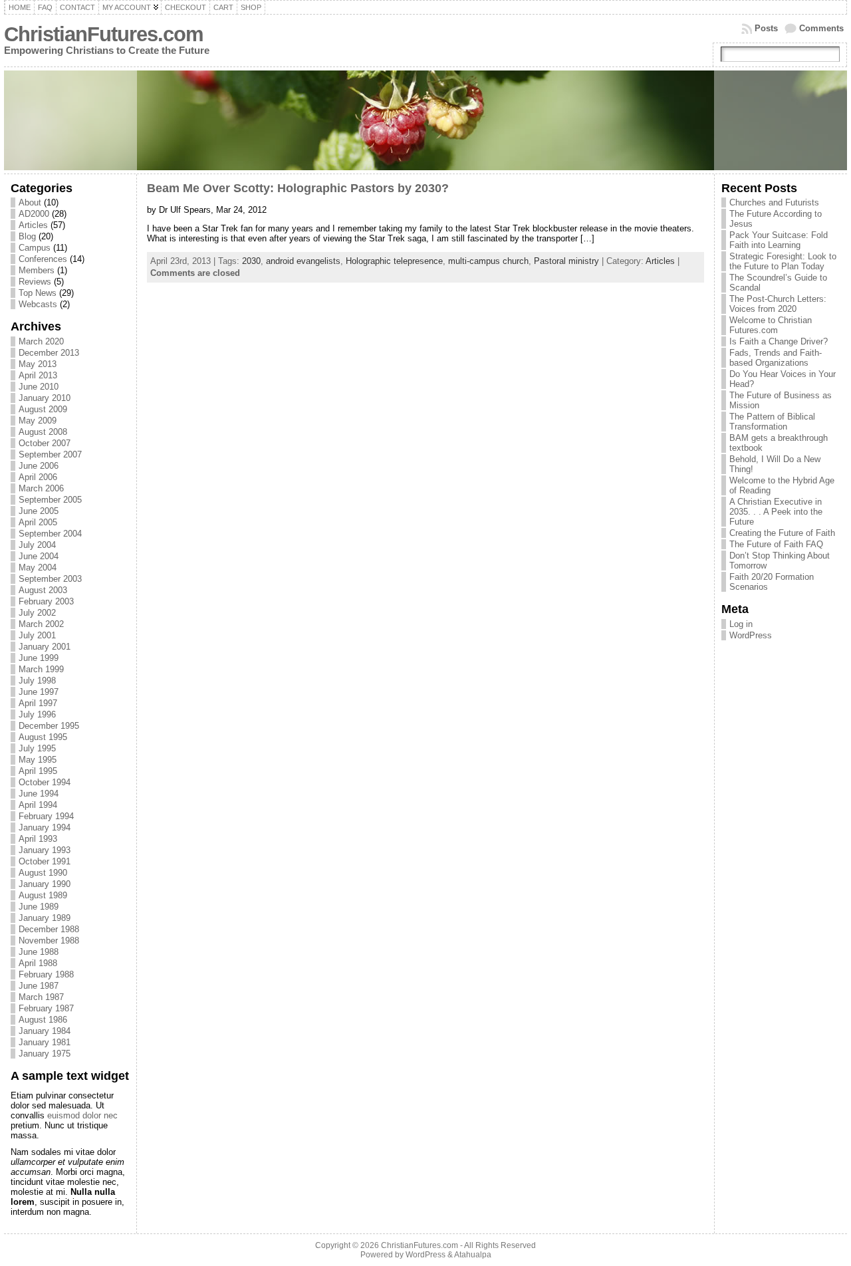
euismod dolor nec (82, 1115)
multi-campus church (488, 261)
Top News (38, 293)
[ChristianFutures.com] (425, 120)
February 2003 (46, 601)
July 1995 (37, 748)
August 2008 (43, 432)
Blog (27, 236)
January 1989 (44, 918)
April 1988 (38, 963)
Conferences (43, 259)
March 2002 (41, 624)
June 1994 (39, 794)
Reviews (35, 282)
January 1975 (44, 1054)
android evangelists (303, 261)
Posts (766, 28)
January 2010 (44, 398)
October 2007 (44, 443)
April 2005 (38, 522)
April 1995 (38, 771)
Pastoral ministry (566, 261)
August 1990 (43, 873)
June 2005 (39, 511)
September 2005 (50, 500)
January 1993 (44, 850)
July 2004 (37, 545)
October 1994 (44, 782)
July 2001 (37, 635)
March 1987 (41, 997)
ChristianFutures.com (103, 34)
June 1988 (39, 952)
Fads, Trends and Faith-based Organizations (775, 358)
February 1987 (46, 1008)
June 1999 (39, 658)
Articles (33, 225)
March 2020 (41, 341)
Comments (821, 28)
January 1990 (44, 884)
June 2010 (39, 387)
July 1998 (37, 681)
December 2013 (49, 353)
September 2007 (50, 454)
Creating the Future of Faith (782, 533)
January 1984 (44, 1031)
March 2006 (41, 488)
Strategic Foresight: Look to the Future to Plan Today (782, 261)
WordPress (750, 635)
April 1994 (38, 805)
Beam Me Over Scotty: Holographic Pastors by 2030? (298, 188)
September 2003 (50, 579)
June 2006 (39, 466)
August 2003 (43, 590)
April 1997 (38, 703)
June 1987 (39, 986)
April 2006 (38, 477)
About (30, 202)
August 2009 (43, 409)
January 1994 (44, 827)
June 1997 (39, 692)
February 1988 (46, 974)
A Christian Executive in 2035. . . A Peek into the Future (775, 512)
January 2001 (44, 647)
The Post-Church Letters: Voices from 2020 (777, 304)
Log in (741, 624)
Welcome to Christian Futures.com (770, 325)
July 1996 (37, 714)
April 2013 (38, 375)
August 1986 (43, 1020)
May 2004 (38, 567)
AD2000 (34, 214)
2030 (251, 261)
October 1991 (44, 861)
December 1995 (49, 726)
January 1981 (44, 1042)
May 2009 (38, 421)
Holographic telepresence (394, 261)
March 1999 (41, 669)
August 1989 (43, 895)
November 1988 (49, 941)
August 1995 (43, 737)
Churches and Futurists (774, 202)
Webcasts (38, 304)
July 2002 (37, 613)
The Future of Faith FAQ (776, 544)
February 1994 (46, 816)
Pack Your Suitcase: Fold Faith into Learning (778, 240)
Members (37, 270)
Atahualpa (472, 1254)
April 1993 (38, 839)
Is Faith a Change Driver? (778, 341)
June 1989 (39, 907)
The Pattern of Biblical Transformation (772, 422)
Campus (35, 248)
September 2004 (50, 534)
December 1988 (49, 929)
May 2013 (38, 364)
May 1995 (38, 760)
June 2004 (39, 556)
